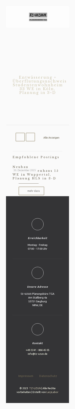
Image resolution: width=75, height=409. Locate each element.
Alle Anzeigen (51, 137)
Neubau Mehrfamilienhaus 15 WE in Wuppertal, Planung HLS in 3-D (36, 172)
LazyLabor (52, 392)
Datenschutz (48, 376)
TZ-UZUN (35, 388)
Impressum (25, 376)
